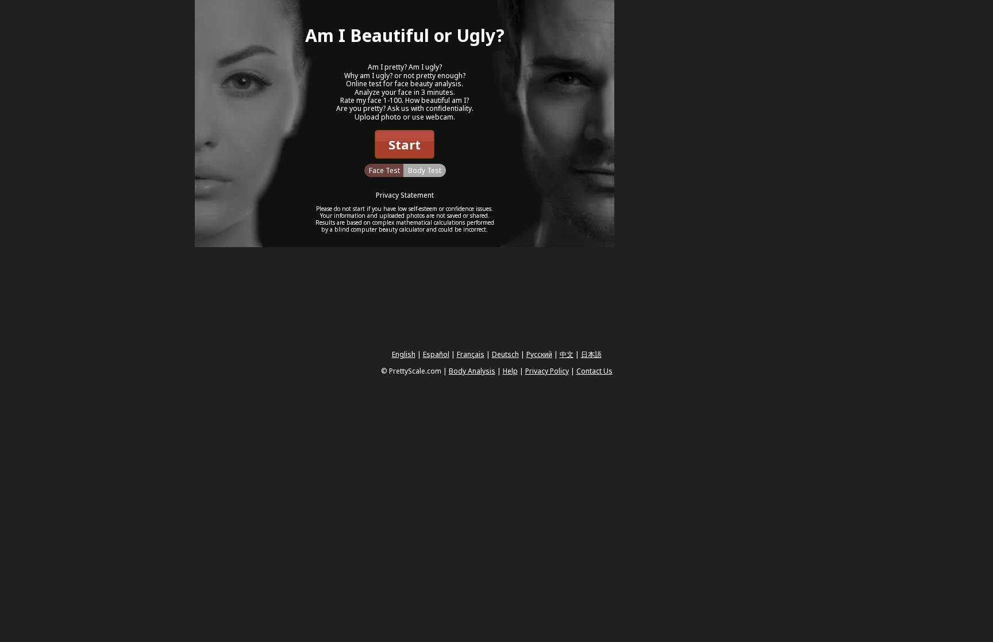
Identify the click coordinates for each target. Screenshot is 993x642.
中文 (567, 354)
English (403, 354)
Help (510, 371)
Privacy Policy (547, 371)
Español (436, 354)
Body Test (424, 170)
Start (404, 144)
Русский (539, 354)
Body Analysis (472, 371)
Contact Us (594, 371)
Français (470, 354)
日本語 (591, 354)
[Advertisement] (700, 172)
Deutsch (505, 354)
